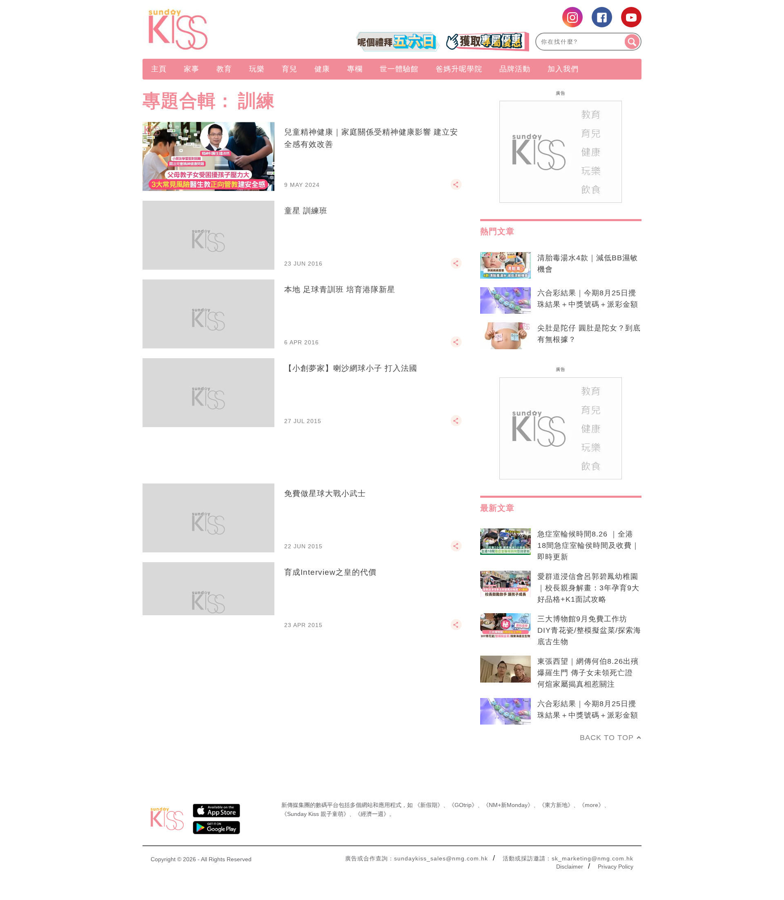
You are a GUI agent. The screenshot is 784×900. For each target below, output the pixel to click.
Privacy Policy (615, 866)
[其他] (456, 188)
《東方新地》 (556, 805)
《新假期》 (428, 805)
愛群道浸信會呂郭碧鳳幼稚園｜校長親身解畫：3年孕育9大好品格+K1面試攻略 (588, 587)
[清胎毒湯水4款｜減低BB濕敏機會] (505, 265)
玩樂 (257, 69)
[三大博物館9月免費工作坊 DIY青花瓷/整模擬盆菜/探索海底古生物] (505, 626)
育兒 (289, 69)
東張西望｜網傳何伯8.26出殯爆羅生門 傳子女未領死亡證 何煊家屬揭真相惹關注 (588, 672)
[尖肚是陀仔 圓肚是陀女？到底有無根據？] (505, 335)
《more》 (591, 805)
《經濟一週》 (372, 814)
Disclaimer (569, 866)
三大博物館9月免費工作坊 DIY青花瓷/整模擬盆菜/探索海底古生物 (589, 630)
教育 (224, 69)
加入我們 (563, 69)
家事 (191, 69)
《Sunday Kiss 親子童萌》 (315, 814)
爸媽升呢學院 (459, 69)
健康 (322, 69)
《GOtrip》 (463, 805)
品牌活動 (514, 69)
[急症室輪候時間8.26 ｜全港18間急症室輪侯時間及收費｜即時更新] (505, 541)
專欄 (355, 69)
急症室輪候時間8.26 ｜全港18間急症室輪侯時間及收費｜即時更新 (588, 545)
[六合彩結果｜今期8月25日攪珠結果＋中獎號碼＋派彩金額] (505, 300)
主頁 (159, 69)
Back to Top (607, 738)
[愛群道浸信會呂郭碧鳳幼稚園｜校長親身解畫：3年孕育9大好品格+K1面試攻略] (505, 584)
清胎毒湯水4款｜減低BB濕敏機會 (587, 263)
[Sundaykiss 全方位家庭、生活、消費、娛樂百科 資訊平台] (217, 29)
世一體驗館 (399, 69)
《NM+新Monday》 (508, 805)
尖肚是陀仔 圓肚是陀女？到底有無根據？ (589, 334)
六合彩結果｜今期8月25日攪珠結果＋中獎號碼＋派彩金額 (587, 298)
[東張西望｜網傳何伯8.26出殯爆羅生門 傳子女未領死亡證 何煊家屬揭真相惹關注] (505, 669)
